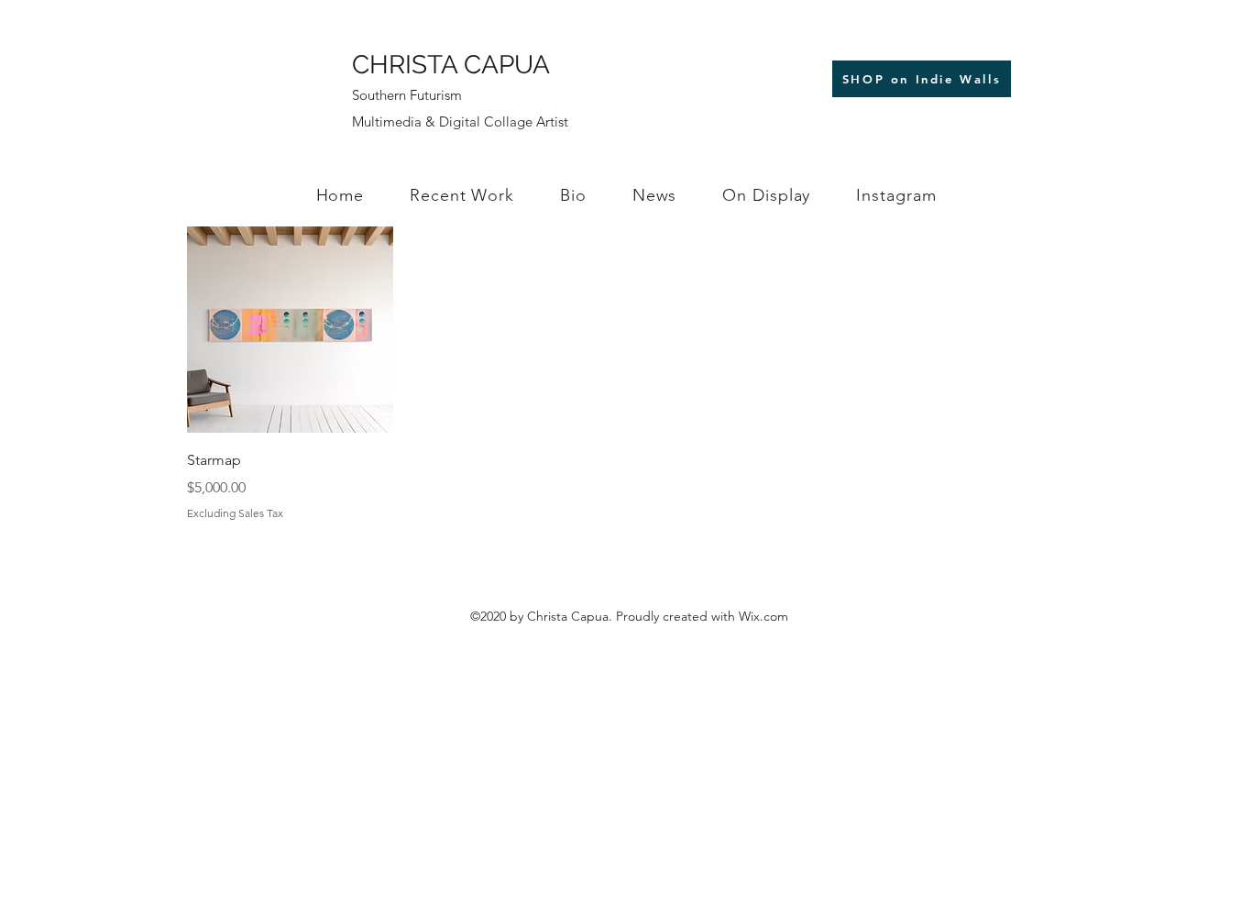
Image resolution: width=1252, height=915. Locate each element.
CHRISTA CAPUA (451, 65)
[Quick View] (290, 329)
